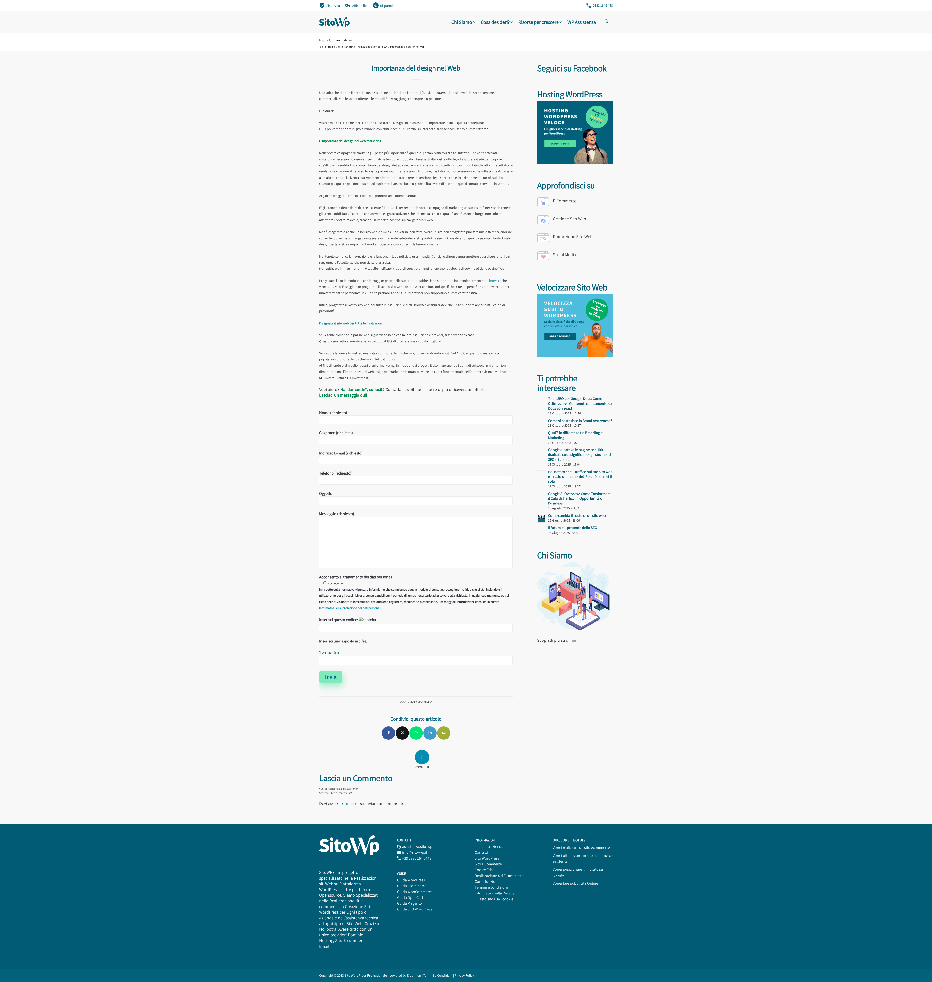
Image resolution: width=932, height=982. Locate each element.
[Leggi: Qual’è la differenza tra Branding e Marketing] (541, 435)
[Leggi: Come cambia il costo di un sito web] (541, 518)
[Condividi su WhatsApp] (416, 733)
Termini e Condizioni (438, 975)
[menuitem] (329, 5)
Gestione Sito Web (569, 218)
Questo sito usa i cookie (494, 898)
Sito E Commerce (488, 864)
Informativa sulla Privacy (494, 893)
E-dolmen (414, 975)
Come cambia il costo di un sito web (577, 515)
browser (495, 280)
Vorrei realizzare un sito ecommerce (581, 847)
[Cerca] (606, 22)
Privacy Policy (464, 975)
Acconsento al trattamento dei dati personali (414, 592)
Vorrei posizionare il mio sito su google (578, 872)
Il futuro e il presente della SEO (572, 527)
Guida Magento (409, 903)
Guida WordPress (411, 880)
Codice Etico (485, 869)
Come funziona (487, 881)
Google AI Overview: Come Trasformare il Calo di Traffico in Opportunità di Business (579, 498)
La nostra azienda (489, 846)
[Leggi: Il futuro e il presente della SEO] (541, 530)
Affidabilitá (360, 5)
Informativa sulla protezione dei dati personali (350, 608)
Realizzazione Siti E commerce (499, 875)
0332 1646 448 (603, 5)
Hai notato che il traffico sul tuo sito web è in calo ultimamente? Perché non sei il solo (580, 476)
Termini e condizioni (491, 887)
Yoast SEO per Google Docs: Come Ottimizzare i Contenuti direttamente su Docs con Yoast (580, 403)
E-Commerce (564, 200)
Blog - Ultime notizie (335, 40)
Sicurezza (333, 5)
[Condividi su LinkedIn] (430, 733)
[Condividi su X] (402, 733)
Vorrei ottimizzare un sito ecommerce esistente (583, 858)
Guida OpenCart (410, 897)
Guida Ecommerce (411, 885)
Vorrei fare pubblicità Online (575, 883)
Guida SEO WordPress (414, 909)
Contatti (481, 852)
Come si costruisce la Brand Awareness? (580, 420)
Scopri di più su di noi (556, 640)
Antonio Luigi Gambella (417, 701)
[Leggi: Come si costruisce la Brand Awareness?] (541, 423)
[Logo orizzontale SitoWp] (334, 22)
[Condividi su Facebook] (388, 733)
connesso (349, 803)
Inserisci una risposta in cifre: (343, 641)
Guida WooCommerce (415, 891)
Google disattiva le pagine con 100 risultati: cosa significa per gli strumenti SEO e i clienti (579, 454)
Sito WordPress (487, 858)
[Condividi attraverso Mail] (443, 733)
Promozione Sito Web (572, 236)
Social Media (564, 254)
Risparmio (387, 5)
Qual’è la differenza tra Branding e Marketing (575, 435)
